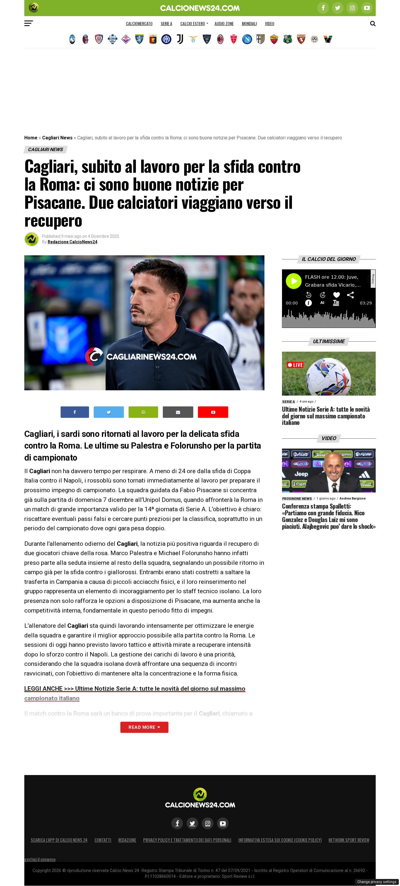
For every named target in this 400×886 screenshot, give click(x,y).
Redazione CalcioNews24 (72, 242)
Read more (142, 727)
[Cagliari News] (99, 39)
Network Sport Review (349, 840)
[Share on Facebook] (75, 412)
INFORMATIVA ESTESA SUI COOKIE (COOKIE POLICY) (280, 840)
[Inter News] (166, 39)
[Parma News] (260, 39)
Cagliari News (57, 138)
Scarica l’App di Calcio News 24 (59, 840)
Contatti (103, 840)
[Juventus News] (180, 39)
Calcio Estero (192, 23)
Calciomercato (139, 23)
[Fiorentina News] (126, 39)
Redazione (127, 840)
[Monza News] (233, 39)
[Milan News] (220, 39)
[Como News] (112, 39)
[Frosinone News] (139, 39)
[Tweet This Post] (108, 412)
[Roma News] (274, 39)
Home (30, 138)
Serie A (166, 23)
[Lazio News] (193, 39)
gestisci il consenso (39, 859)
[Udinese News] (314, 39)
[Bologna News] (85, 39)
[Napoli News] (247, 39)
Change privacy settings (376, 882)
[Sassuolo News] (287, 39)
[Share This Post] (143, 412)
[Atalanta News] (72, 39)
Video (269, 23)
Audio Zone (224, 23)
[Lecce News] (206, 39)
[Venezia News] (328, 39)
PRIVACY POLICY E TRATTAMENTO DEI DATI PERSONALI (187, 840)
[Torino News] (301, 39)
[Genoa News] (153, 39)
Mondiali (249, 23)
